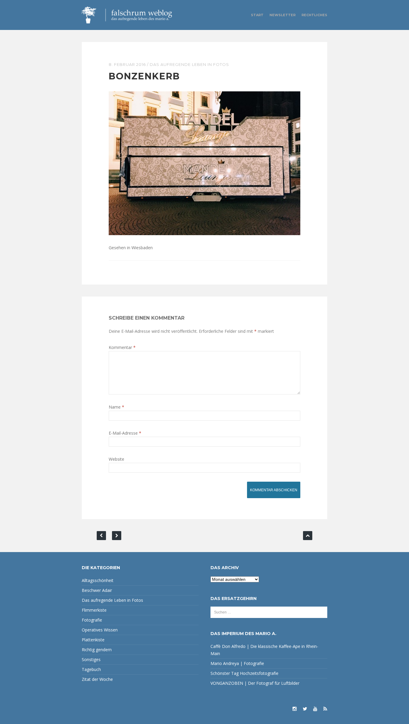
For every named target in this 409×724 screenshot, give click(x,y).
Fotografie (92, 620)
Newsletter (282, 15)
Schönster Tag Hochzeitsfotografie (244, 673)
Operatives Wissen (100, 630)
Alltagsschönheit (97, 580)
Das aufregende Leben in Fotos (189, 64)
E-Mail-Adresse (125, 433)
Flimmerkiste (94, 610)
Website (116, 459)
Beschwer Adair (97, 590)
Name (116, 407)
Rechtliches (314, 15)
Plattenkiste (93, 640)
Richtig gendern (97, 649)
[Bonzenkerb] (204, 163)
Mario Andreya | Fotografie (237, 663)
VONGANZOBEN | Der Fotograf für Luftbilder (254, 683)
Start (257, 15)
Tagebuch (91, 669)
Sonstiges (91, 659)
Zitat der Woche (97, 679)
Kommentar (122, 347)
